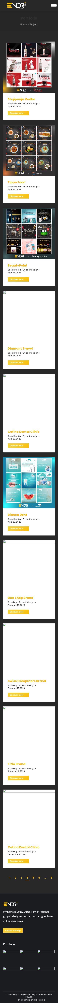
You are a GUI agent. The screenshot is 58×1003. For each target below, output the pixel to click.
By (30, 103)
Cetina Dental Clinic (24, 432)
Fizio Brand (16, 764)
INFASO (29, 997)
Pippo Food (16, 182)
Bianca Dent (17, 515)
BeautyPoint (17, 265)
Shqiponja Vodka (21, 99)
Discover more (17, 113)
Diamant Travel (20, 348)
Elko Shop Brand (20, 598)
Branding (12, 602)
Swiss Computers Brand (27, 681)
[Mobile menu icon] (54, 5)
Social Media (14, 103)
